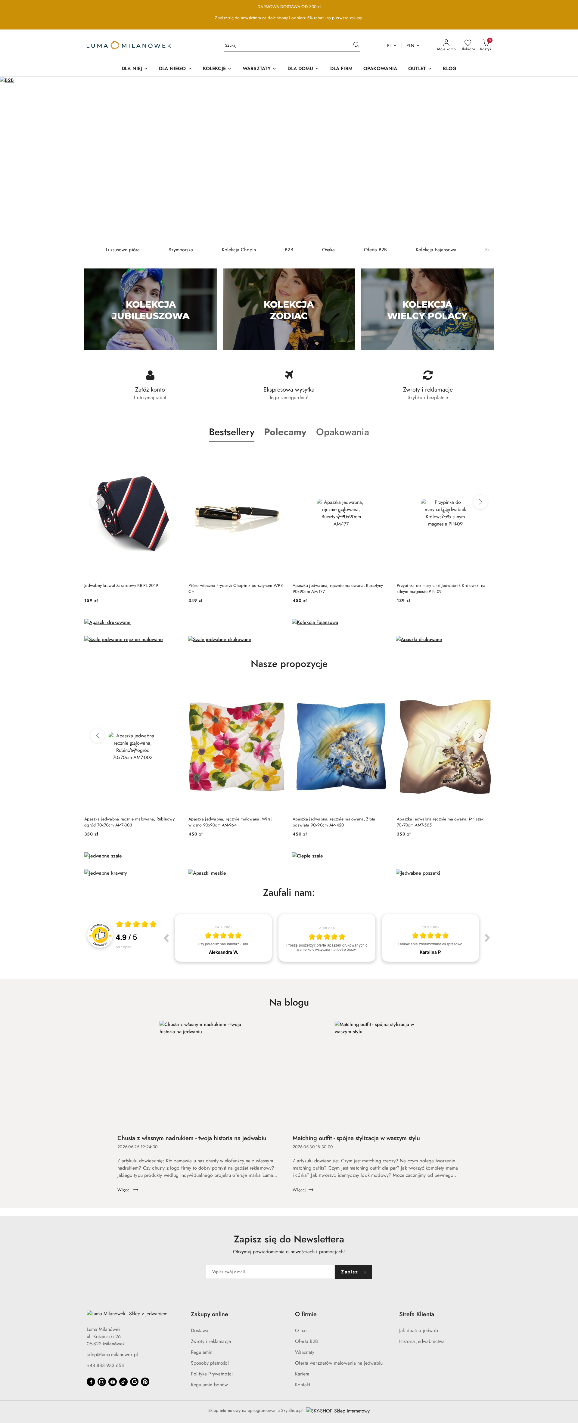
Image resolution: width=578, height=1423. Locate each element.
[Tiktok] (123, 1382)
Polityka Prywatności (212, 1373)
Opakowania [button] (342, 432)
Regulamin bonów (209, 1384)
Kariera (302, 1373)
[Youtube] (112, 1382)
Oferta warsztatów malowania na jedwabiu (339, 1362)
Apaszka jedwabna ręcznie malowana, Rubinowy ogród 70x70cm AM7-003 (129, 822)
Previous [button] (166, 938)
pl (389, 45)
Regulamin (201, 1352)
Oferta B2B (306, 1341)
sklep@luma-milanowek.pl (112, 1354)
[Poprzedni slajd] (13, 159)
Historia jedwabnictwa (422, 1341)
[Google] (134, 1382)
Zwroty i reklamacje (211, 1341)
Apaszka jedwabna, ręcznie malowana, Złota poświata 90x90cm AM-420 (334, 822)
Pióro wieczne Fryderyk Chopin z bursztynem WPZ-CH (236, 588)
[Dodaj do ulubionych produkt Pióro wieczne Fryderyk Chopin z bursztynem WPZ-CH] (278, 455)
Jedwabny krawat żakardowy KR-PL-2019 (121, 585)
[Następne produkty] (480, 502)
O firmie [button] (306, 1314)
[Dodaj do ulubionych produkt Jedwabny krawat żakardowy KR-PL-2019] (174, 455)
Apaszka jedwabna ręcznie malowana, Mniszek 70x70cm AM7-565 (440, 822)
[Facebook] (91, 1382)
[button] (285, 432)
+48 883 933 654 (105, 1365)
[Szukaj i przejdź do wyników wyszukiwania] (356, 45)
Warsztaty (304, 1352)
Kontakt (302, 1384)
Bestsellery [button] (231, 432)
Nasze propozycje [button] (289, 664)
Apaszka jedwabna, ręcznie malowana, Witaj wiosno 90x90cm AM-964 (230, 822)
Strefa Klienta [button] (416, 1314)
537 (124, 946)
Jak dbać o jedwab (418, 1330)
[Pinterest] (145, 1382)
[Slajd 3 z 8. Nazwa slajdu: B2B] (289, 159)
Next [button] (487, 938)
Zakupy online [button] (209, 1314)
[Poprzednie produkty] (97, 502)
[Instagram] (102, 1382)
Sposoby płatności (210, 1362)
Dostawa (199, 1330)
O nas (301, 1330)
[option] (223, 938)
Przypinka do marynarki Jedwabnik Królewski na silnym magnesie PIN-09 (441, 588)
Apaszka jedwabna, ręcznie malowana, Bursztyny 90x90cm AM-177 (338, 588)
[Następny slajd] (565, 159)
